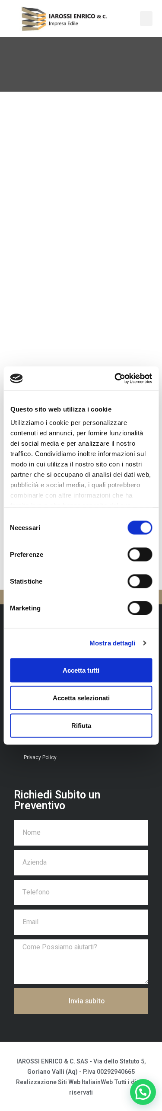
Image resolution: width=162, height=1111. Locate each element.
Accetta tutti (81, 670)
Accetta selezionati (81, 697)
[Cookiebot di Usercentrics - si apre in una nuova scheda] (115, 378)
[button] (146, 18)
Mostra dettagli (112, 643)
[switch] (139, 554)
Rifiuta (81, 725)
